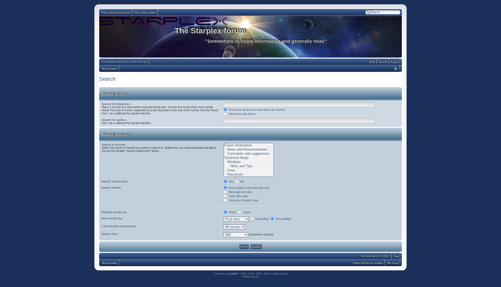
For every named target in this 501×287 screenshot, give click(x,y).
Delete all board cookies (368, 262)
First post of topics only (243, 200)
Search (383, 61)
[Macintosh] (248, 174)
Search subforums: (115, 181)
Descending (283, 218)
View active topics (145, 12)
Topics (246, 212)
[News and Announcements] (248, 149)
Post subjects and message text (248, 187)
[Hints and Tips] (248, 166)
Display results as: (114, 212)
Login (394, 61)
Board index (109, 68)
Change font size (395, 68)
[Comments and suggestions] (248, 154)
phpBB (233, 273)
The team (392, 262)
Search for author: (114, 119)
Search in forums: (114, 144)
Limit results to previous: (119, 226)
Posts (232, 212)
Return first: (110, 233)
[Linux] (248, 170)
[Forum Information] (248, 145)
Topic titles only (238, 196)
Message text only (240, 192)
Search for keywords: (116, 103)
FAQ (372, 61)
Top (396, 256)
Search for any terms (241, 113)
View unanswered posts (116, 12)
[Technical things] (248, 158)
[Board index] (250, 37)
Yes (230, 181)
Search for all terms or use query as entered (256, 109)
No (242, 181)
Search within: (112, 187)
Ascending (262, 218)
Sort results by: (112, 218)
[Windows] (248, 162)
